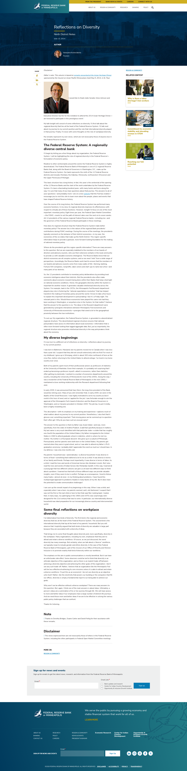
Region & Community (108, 7)
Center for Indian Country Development (117, 686)
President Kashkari (79, 738)
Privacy (125, 767)
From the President (93, 2)
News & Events (77, 736)
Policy (145, 7)
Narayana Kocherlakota (72, 52)
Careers (130, 2)
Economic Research (103, 733)
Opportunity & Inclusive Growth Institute (118, 688)
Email (37, 681)
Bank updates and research (113, 684)
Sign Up (113, 753)
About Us (91, 7)
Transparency (136, 767)
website (87, 194)
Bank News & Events (114, 2)
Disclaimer (101, 767)
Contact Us (37, 738)
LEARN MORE (91, 719)
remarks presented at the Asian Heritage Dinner (92, 75)
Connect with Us (145, 2)
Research (124, 7)
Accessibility (114, 767)
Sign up (142, 685)
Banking (135, 7)
